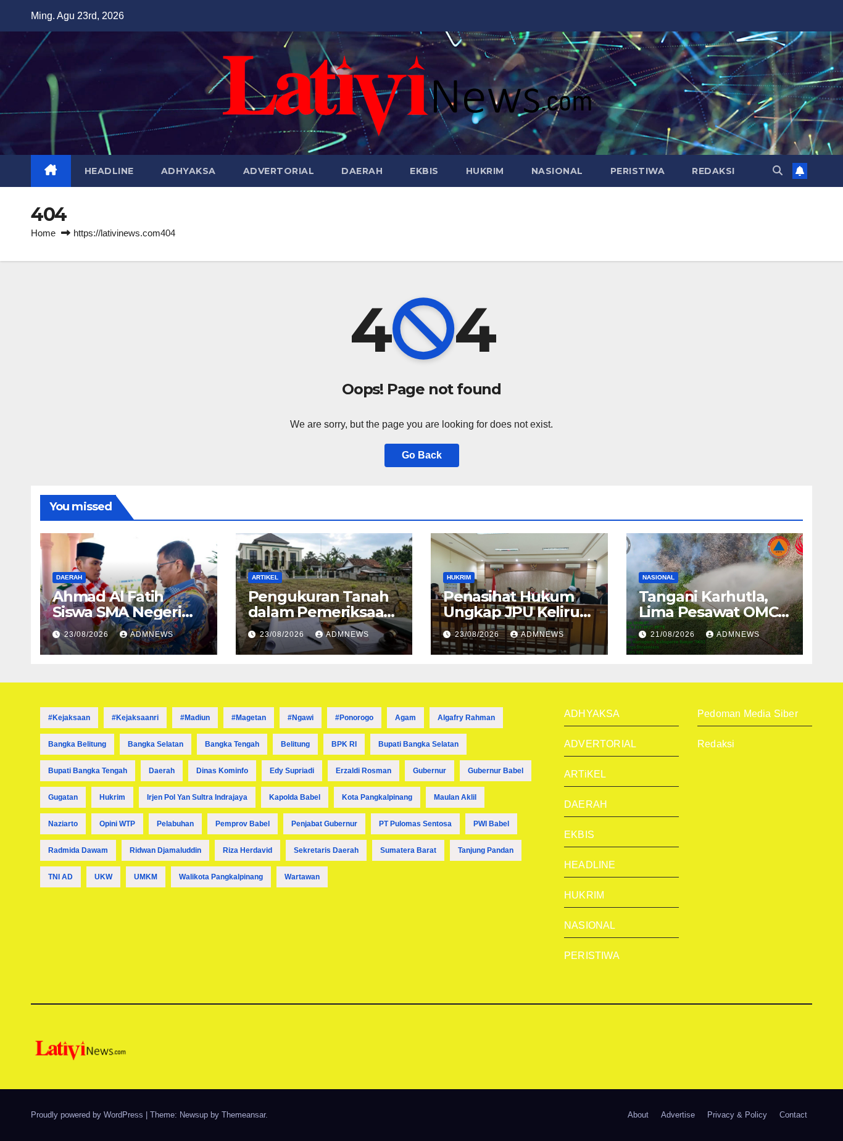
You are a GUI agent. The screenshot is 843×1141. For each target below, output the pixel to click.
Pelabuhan (175, 823)
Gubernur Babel (495, 770)
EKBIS (424, 170)
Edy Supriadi (292, 770)
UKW (103, 877)
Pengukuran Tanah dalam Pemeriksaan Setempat (321, 611)
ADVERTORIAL (279, 170)
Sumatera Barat (408, 850)
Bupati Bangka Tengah (87, 770)
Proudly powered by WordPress (88, 1114)
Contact (793, 1114)
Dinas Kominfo (222, 770)
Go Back (422, 455)
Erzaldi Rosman (363, 770)
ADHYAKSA (188, 170)
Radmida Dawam (78, 850)
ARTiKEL (265, 577)
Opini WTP (117, 823)
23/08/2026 (87, 634)
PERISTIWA (637, 170)
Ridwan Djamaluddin (165, 850)
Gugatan (63, 797)
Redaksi (715, 744)
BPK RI (344, 744)
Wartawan (302, 877)
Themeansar (243, 1114)
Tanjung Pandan (485, 850)
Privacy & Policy (737, 1114)
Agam (405, 717)
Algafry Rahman (466, 717)
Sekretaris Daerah (326, 850)
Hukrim (112, 797)
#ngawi (301, 717)
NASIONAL (557, 170)
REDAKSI (713, 170)
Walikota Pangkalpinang (221, 877)
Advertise (678, 1114)
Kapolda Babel (294, 797)
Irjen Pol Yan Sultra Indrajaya (197, 797)
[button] (778, 170)
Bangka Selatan (155, 744)
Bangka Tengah (232, 744)
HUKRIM (485, 170)
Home (43, 233)
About (638, 1114)
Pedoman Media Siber (747, 713)
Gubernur (429, 770)
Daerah (162, 770)
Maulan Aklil (455, 797)
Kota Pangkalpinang (377, 797)
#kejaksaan (69, 717)
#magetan (248, 717)
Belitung (295, 744)
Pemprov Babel (242, 823)
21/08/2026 (673, 634)
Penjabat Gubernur (324, 823)
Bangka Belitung (77, 744)
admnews (151, 634)
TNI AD (60, 877)
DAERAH (362, 170)
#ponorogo (354, 717)
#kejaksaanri (135, 717)
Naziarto (63, 823)
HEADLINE (109, 170)
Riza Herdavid (247, 850)
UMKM (145, 877)
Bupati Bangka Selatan (418, 744)
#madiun (195, 717)
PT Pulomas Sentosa (415, 823)
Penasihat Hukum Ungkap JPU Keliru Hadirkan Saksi (511, 611)
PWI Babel (491, 823)
